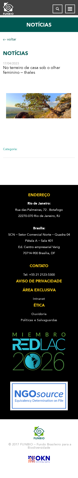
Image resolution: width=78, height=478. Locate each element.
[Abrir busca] (57, 9)
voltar (11, 39)
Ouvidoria (38, 314)
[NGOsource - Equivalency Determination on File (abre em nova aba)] (39, 409)
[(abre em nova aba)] (39, 378)
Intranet (39, 298)
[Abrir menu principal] (70, 9)
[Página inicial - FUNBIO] (11, 9)
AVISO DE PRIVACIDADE (39, 281)
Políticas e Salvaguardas (39, 320)
